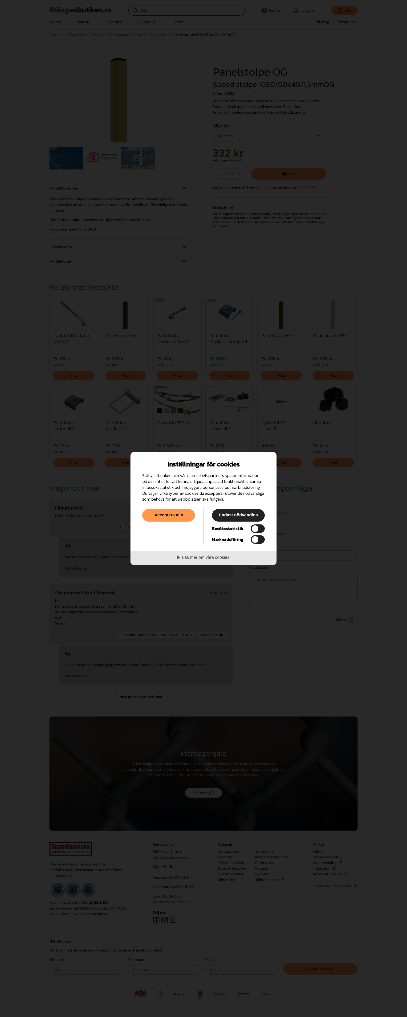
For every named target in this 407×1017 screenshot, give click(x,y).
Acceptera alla (168, 515)
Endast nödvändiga (238, 515)
